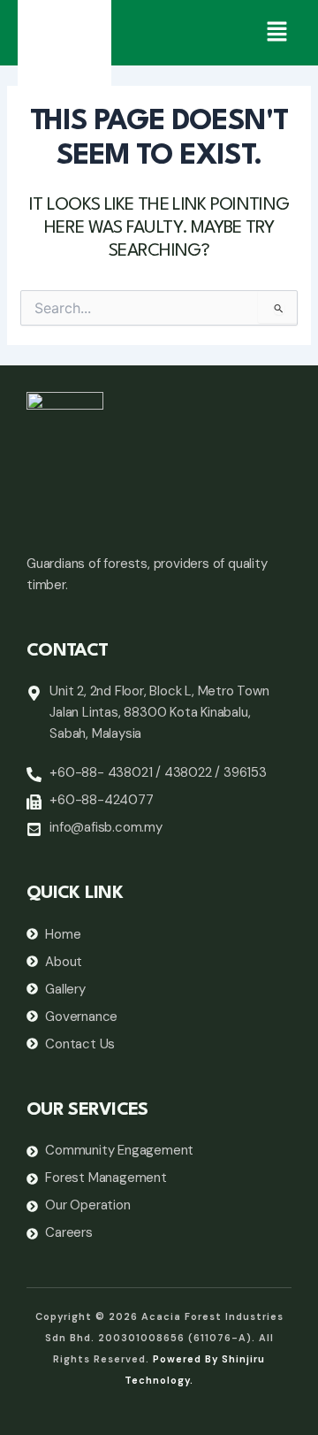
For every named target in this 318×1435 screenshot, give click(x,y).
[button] (277, 32)
